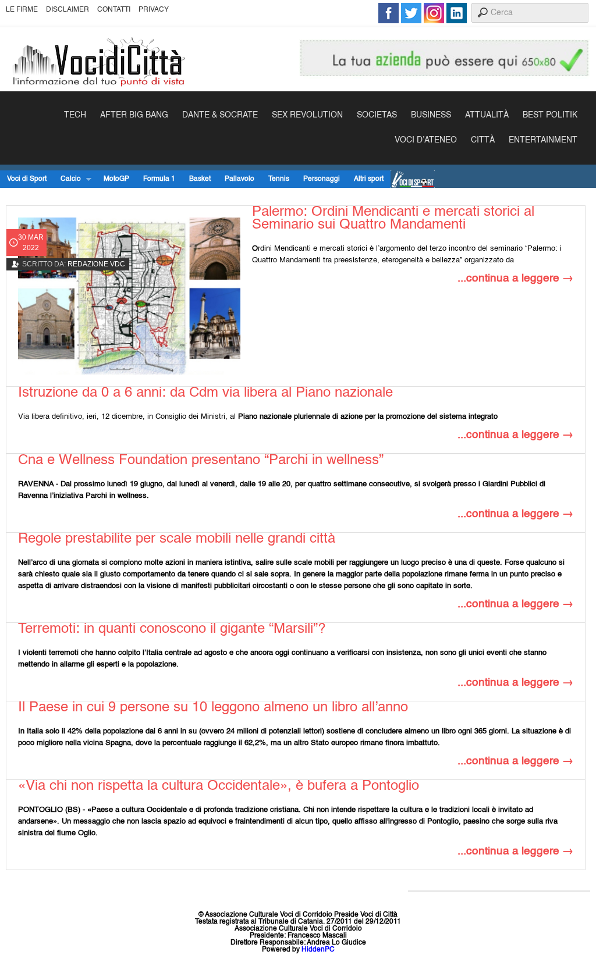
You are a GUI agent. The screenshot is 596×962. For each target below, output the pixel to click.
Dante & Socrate (220, 115)
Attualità (487, 115)
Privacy (154, 9)
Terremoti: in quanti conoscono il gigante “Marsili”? (171, 629)
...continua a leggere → (515, 278)
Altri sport (369, 179)
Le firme (22, 9)
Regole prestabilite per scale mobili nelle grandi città (176, 539)
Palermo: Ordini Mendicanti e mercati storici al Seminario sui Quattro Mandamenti (393, 218)
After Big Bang (134, 115)
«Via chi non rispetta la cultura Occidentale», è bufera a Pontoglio (218, 786)
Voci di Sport (27, 179)
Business (431, 115)
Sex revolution (307, 115)
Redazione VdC (96, 264)
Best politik (550, 115)
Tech (75, 115)
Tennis (278, 179)
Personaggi (321, 179)
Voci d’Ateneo (426, 140)
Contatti (113, 9)
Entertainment (543, 140)
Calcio (67, 179)
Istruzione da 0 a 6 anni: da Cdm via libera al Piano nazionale (205, 393)
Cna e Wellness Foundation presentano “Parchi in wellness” (201, 461)
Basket (200, 179)
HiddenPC (318, 949)
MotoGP (116, 179)
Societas (377, 115)
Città (483, 140)
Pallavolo (239, 179)
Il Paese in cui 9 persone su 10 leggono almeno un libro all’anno (213, 708)
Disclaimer (67, 9)
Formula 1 (159, 179)
